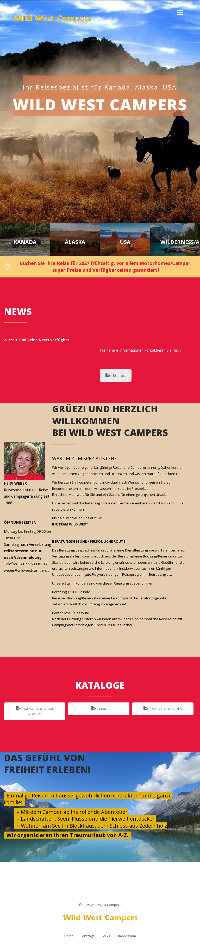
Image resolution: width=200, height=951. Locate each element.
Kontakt (119, 375)
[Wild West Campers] (53, 19)
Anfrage (88, 936)
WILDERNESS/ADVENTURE (175, 242)
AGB (106, 936)
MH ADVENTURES (166, 708)
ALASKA (75, 242)
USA (125, 242)
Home (69, 936)
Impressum (127, 936)
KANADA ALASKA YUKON (38, 711)
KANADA (25, 242)
